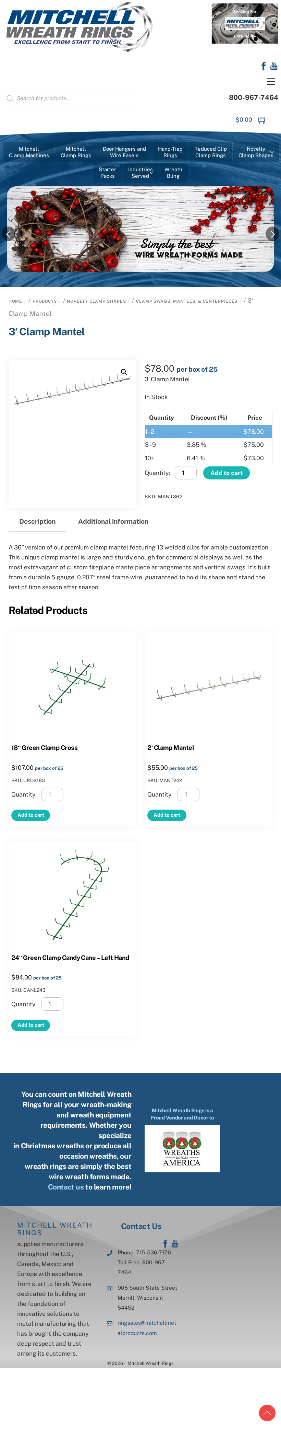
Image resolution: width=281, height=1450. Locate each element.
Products (45, 301)
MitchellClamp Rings (76, 152)
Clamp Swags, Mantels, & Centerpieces (186, 301)
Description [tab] (37, 521)
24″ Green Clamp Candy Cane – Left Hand (70, 957)
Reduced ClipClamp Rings (210, 152)
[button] (124, 372)
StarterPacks (107, 172)
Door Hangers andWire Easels (124, 152)
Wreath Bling (173, 172)
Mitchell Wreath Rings (55, 1229)
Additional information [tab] (113, 521)
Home (16, 301)
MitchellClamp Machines (29, 152)
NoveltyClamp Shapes (256, 152)
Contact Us (141, 1226)
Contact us (66, 1187)
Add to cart (226, 472)
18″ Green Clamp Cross (44, 747)
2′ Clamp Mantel (170, 747)
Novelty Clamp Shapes (96, 301)
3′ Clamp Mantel (47, 331)
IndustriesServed (140, 172)
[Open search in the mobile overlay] (69, 98)
